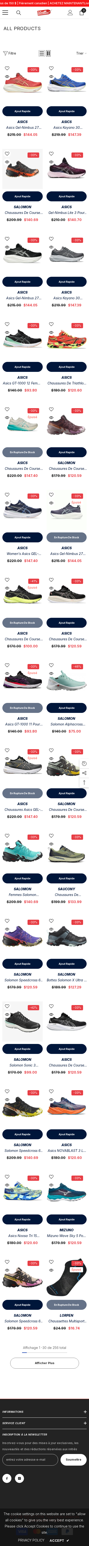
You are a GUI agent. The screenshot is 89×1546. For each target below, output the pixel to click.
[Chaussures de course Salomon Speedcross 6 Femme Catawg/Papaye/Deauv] (67, 425)
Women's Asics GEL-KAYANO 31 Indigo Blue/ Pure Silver (23, 554)
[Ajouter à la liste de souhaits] (7, 68)
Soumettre (73, 1459)
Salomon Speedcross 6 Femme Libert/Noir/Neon (22, 980)
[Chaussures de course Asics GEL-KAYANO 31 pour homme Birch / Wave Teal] (22, 425)
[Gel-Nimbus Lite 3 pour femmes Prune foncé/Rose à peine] (67, 169)
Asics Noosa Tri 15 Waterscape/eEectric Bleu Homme (22, 1236)
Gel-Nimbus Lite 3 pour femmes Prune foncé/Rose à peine (66, 213)
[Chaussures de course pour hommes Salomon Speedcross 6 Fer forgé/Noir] (67, 766)
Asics (22, 122)
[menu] (5, 12)
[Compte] (70, 12)
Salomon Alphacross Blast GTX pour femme (66, 724)
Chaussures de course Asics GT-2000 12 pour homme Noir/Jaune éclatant (23, 639)
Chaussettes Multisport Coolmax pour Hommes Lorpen (66, 1321)
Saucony (66, 889)
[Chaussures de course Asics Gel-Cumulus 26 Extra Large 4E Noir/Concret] (67, 1021)
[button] (42, 53)
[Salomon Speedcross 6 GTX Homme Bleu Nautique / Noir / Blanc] (22, 1107)
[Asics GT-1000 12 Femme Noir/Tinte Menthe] (22, 339)
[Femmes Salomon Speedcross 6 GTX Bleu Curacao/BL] (22, 851)
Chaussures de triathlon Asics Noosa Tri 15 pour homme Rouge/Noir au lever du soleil (66, 383)
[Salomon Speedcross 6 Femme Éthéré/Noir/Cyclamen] (22, 1277)
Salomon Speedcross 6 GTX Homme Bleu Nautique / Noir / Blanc (23, 1151)
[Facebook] (6, 1478)
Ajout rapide (22, 111)
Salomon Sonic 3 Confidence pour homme (22, 1065)
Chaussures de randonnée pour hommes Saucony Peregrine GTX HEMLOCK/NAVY (66, 895)
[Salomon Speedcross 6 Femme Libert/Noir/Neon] (22, 936)
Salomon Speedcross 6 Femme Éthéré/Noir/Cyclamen (23, 1321)
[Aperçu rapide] (7, 76)
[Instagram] (19, 1478)
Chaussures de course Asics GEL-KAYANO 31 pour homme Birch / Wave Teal (22, 468)
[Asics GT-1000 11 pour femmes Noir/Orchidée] (22, 680)
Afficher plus (44, 1363)
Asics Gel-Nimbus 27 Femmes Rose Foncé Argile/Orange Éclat (22, 127)
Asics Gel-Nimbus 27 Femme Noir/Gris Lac (22, 298)
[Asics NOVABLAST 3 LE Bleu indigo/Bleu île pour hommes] (67, 1107)
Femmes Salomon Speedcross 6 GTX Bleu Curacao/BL (22, 895)
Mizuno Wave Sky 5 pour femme (66, 1236)
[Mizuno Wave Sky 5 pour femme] (67, 1192)
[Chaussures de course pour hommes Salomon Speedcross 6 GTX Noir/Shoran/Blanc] (22, 169)
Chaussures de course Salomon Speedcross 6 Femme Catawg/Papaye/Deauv (66, 468)
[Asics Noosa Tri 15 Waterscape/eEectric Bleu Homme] (22, 1192)
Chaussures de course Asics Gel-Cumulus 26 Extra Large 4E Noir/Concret (66, 1065)
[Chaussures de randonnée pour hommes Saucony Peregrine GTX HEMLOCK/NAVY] (67, 851)
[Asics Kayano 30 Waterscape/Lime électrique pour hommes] (67, 84)
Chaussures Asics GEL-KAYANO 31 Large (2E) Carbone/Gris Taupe (23, 810)
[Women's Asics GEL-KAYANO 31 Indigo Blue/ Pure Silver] (22, 510)
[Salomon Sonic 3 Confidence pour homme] (22, 1021)
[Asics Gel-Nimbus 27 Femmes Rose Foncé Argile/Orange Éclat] (22, 84)
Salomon (22, 207)
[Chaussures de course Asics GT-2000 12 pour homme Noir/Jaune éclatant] (22, 595)
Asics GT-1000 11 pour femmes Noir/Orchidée (22, 724)
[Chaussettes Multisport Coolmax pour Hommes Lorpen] (67, 1277)
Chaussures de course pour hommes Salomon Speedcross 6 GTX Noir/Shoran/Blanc (23, 213)
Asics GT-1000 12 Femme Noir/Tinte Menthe (22, 383)
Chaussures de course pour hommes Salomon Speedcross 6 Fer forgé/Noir (66, 810)
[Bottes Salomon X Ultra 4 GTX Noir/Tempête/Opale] (67, 936)
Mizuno (67, 1230)
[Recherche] (19, 13)
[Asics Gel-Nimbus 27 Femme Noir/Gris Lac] (22, 254)
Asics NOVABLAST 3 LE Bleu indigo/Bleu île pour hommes (66, 1151)
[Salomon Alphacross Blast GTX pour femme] (67, 680)
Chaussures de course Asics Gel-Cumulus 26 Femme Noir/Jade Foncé (66, 639)
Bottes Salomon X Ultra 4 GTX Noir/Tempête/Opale (66, 980)
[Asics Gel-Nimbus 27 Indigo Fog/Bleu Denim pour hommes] (67, 510)
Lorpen (66, 1315)
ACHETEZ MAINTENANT (67, 3)
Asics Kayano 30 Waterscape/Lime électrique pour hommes (66, 127)
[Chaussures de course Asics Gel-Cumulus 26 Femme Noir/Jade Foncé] (67, 595)
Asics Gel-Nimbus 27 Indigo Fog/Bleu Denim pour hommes (66, 554)
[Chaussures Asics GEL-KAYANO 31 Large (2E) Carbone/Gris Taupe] (22, 766)
